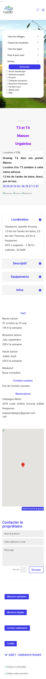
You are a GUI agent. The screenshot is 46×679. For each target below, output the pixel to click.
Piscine (12, 77)
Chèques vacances (17, 80)
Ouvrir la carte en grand (32, 509)
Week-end (13, 89)
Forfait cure (14, 86)
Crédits (10, 643)
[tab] (18, 120)
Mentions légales (15, 612)
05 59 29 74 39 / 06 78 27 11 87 (20, 186)
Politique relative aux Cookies (17, 673)
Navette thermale (17, 83)
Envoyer (36, 569)
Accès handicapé (16, 71)
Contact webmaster (17, 628)
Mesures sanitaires (17, 596)
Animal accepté (16, 74)
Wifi (10, 92)
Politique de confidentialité (16, 667)
